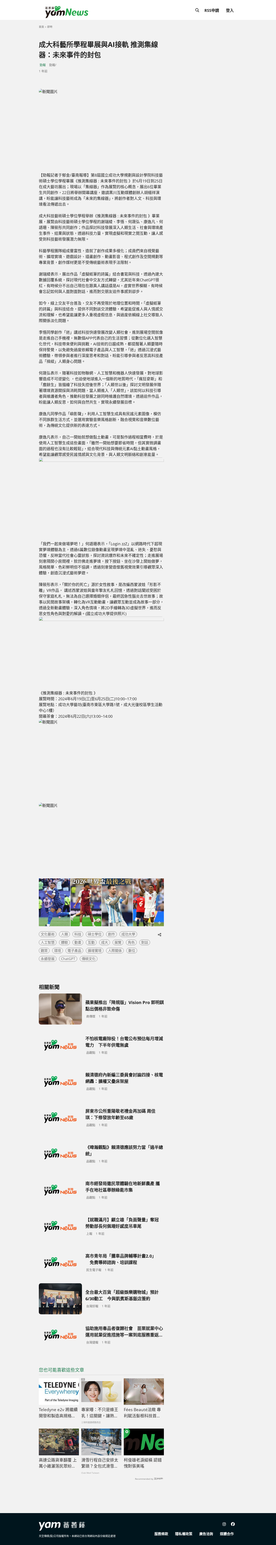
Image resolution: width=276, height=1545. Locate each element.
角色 (131, 942)
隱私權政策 (183, 1533)
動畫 (77, 942)
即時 (49, 27)
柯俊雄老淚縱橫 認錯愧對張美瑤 (143, 1463)
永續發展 (48, 958)
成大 (104, 942)
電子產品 (74, 950)
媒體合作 (227, 1533)
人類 (64, 934)
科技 (77, 934)
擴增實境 (95, 950)
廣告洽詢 (206, 1533)
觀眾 (44, 950)
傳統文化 (89, 958)
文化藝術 (48, 934)
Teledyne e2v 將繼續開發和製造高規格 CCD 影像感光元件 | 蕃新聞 (58, 1413)
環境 (57, 950)
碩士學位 (95, 934)
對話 (144, 942)
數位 (131, 950)
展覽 (117, 942)
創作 (111, 934)
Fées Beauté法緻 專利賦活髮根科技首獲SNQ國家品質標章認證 (142, 1413)
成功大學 (128, 934)
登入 (230, 10)
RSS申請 (211, 10)
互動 (91, 942)
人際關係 (115, 950)
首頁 (41, 27)
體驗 (64, 942)
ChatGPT (68, 958)
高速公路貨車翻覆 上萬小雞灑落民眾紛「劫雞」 (58, 1463)
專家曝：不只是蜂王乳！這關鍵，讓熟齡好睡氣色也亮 (99, 1413)
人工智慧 (48, 942)
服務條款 (161, 1533)
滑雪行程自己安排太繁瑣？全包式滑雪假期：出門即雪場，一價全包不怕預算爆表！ (99, 1463)
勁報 (43, 65)
